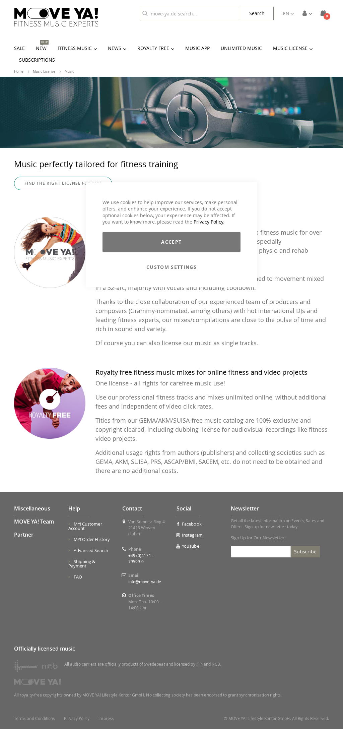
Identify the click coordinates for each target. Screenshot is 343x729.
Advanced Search (91, 550)
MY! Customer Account (85, 526)
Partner (23, 534)
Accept (171, 242)
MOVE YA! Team (34, 521)
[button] (288, 13)
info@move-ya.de (144, 581)
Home (18, 71)
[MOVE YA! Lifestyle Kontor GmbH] (56, 17)
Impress (106, 718)
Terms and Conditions (34, 718)
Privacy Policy (208, 222)
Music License (44, 71)
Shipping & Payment (81, 563)
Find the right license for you (62, 183)
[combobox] (190, 13)
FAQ (78, 577)
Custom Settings (171, 267)
